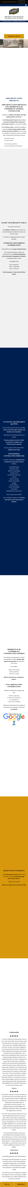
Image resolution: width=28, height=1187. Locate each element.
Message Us (21, 1184)
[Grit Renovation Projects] (14, 11)
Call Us (7, 1184)
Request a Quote (14, 36)
